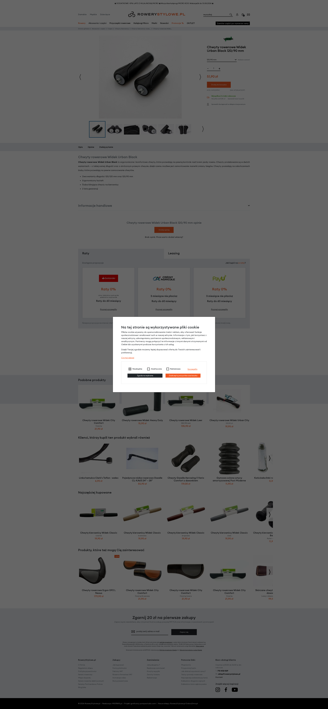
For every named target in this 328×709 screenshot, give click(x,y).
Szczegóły (192, 369)
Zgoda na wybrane (145, 375)
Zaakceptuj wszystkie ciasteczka (183, 375)
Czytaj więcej (127, 357)
